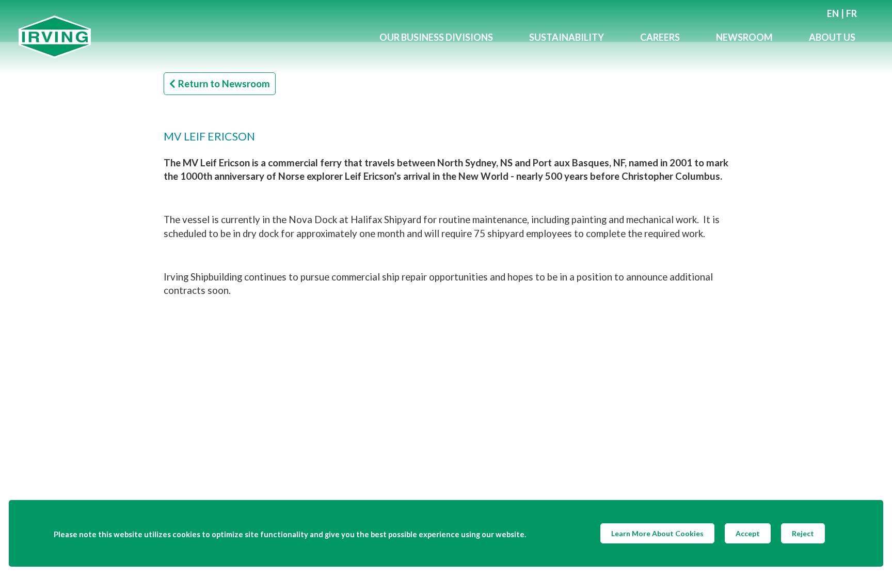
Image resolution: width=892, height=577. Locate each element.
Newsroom (744, 37)
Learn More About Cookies (657, 533)
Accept (748, 533)
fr (851, 13)
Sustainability (566, 37)
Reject (803, 533)
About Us (832, 37)
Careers (660, 37)
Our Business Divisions (436, 37)
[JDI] (190, 36)
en (833, 13)
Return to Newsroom (224, 83)
